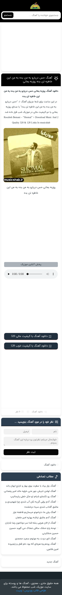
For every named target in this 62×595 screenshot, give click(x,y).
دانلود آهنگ (37, 411)
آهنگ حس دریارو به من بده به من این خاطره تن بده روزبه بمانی (29, 79)
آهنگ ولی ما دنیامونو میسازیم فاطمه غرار (34, 512)
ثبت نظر (31, 452)
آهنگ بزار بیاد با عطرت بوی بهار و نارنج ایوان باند (31, 486)
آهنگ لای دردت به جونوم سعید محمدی (35, 538)
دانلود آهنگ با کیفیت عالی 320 (29, 336)
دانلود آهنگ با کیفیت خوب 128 (29, 346)
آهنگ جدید (52, 561)
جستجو (8, 15)
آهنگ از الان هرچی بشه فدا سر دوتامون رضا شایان (30, 523)
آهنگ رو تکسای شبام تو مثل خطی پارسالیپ (33, 496)
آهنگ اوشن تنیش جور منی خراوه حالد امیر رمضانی (30, 491)
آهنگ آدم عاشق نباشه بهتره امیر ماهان (36, 517)
